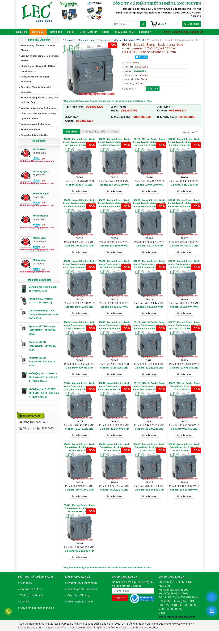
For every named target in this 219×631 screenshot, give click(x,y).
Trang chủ (22, 32)
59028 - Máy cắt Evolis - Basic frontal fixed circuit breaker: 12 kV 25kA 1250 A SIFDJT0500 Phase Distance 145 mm (149, 264)
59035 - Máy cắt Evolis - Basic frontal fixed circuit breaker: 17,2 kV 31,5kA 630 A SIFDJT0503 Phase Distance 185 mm (149, 447)
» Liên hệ (23, 601)
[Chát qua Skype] (37, 158)
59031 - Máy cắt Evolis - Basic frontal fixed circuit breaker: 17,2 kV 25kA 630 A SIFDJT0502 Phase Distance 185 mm (184, 386)
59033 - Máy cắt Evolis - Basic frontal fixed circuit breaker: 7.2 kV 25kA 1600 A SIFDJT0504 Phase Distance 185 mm (79, 203)
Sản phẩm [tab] (71, 131)
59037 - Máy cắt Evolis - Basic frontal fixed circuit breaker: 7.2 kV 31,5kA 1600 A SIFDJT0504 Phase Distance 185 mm (184, 203)
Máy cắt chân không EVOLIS (129, 40)
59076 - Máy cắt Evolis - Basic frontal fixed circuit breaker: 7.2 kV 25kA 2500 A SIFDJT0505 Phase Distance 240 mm (114, 203)
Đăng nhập (145, 32)
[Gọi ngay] (8, 611)
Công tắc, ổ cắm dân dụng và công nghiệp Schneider (38, 116)
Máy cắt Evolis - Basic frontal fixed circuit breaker (173, 40)
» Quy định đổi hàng (77, 595)
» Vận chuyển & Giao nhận (81, 589)
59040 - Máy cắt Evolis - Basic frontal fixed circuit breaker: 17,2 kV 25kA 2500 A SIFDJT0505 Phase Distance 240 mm (114, 447)
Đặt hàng (81, 191)
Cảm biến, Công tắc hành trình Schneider (36, 89)
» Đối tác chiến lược (30, 589)
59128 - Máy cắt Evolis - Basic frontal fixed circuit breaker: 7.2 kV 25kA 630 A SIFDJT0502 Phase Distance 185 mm (149, 142)
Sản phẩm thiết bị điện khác (35, 135)
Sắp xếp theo (188, 132)
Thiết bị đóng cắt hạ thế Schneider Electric (38, 47)
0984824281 (84, 120)
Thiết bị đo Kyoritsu (31, 129)
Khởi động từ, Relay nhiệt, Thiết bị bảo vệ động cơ (38, 68)
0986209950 (142, 117)
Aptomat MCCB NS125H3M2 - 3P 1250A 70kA (42, 361)
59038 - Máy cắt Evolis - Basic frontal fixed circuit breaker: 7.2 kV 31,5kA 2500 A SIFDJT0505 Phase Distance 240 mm (79, 264)
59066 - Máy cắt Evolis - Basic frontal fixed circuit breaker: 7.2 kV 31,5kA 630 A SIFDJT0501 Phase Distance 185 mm (149, 203)
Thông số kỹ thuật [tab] (94, 131)
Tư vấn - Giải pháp (124, 32)
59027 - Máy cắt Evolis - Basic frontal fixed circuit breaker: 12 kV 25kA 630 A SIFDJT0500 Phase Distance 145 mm (114, 264)
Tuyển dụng (55, 32)
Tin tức (70, 32)
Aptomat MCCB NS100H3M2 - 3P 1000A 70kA (42, 346)
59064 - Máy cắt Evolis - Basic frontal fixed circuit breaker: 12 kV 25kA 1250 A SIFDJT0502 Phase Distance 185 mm (79, 325)
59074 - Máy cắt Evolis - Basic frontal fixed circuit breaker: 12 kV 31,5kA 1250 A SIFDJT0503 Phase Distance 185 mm (79, 386)
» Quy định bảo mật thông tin (36, 607)
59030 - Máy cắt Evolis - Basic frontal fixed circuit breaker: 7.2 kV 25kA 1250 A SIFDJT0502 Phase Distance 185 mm (184, 142)
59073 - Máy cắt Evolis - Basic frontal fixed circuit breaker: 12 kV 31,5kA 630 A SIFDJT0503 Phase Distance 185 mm (184, 325)
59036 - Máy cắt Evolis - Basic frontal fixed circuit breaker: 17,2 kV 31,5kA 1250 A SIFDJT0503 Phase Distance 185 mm (184, 447)
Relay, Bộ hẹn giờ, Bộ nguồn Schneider (35, 79)
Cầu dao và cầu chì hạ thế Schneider (39, 108)
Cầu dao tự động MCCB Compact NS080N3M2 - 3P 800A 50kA (44, 314)
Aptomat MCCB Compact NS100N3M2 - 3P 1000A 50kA (42, 330)
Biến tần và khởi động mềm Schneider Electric (40, 58)
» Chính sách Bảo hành (79, 601)
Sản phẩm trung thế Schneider (36, 124)
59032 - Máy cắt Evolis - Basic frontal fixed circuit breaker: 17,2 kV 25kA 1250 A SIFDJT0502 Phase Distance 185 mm (79, 447)
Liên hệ (106, 32)
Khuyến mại (38, 32)
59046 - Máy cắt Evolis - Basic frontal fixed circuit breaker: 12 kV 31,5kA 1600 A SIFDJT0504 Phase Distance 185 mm (114, 386)
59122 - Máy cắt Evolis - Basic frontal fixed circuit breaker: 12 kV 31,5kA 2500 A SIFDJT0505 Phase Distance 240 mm (149, 386)
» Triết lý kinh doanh (30, 595)
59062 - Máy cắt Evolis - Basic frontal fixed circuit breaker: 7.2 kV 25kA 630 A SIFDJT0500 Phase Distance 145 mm (79, 142)
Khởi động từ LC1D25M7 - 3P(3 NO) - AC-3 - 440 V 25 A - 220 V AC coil (44, 393)
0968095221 (177, 110)
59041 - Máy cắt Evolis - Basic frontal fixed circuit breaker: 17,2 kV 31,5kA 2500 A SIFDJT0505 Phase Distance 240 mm (79, 508)
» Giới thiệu (25, 582)
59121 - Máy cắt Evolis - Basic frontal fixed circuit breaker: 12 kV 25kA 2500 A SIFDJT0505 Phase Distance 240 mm (149, 325)
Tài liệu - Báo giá (88, 32)
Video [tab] (114, 131)
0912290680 (187, 117)
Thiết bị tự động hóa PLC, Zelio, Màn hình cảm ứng (39, 100)
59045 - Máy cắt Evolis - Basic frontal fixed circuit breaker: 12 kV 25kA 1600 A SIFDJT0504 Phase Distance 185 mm (114, 325)
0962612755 (129, 110)
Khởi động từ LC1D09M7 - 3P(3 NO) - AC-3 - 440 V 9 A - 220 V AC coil (43, 377)
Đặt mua (153, 88)
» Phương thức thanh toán (81, 582)
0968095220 (94, 106)
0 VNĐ (162, 24)
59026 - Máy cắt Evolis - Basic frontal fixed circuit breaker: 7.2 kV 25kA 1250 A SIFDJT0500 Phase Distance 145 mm (114, 142)
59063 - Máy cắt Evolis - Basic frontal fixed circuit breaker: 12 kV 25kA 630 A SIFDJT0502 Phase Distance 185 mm (184, 264)
